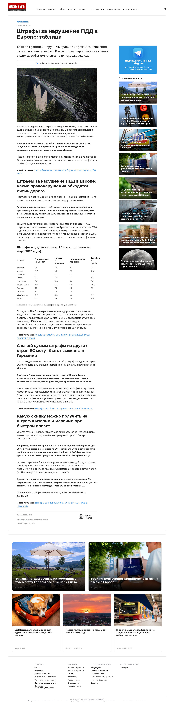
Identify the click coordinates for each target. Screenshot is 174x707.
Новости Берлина (99, 680)
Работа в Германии (99, 671)
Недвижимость (74, 686)
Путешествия (23, 22)
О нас (36, 668)
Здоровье (72, 677)
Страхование (73, 683)
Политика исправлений (45, 683)
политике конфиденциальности (120, 701)
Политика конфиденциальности (44, 687)
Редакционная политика (45, 677)
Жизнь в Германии (76, 671)
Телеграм (124, 668)
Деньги (71, 674)
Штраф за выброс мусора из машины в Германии (63, 408)
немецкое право (41, 519)
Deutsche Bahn (97, 674)
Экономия (95, 683)
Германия (29, 519)
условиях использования (138, 701)
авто (23, 519)
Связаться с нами (42, 674)
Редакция (38, 671)
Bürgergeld (96, 668)
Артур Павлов (88, 516)
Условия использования (45, 680)
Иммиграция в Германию (102, 677)
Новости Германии (76, 668)
